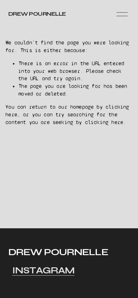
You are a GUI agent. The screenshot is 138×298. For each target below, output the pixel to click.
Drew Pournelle (37, 14)
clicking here (104, 122)
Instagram (43, 270)
